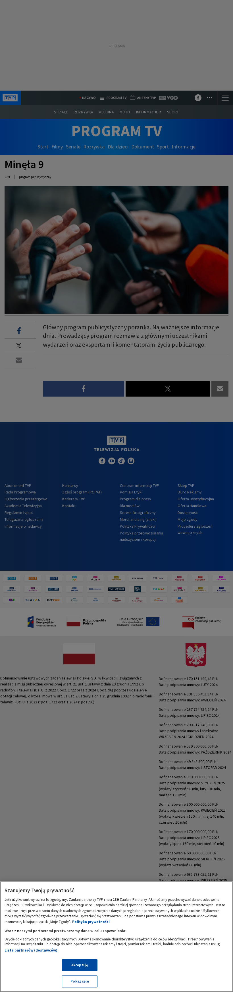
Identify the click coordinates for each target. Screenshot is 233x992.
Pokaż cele (79, 981)
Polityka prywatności (91, 921)
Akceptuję (79, 965)
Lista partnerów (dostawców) (31, 950)
